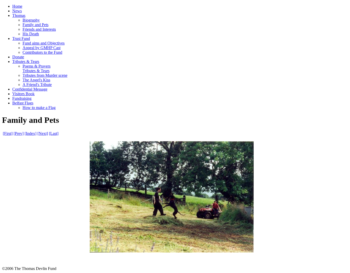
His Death (31, 34)
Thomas (18, 15)
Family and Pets (35, 25)
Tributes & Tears (25, 61)
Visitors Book (23, 94)
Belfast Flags (22, 103)
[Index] (30, 133)
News (17, 11)
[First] (8, 133)
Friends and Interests (39, 29)
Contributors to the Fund (42, 52)
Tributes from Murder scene (45, 75)
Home (17, 6)
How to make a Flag (39, 107)
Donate (18, 57)
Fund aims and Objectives (44, 43)
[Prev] (19, 133)
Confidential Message (29, 89)
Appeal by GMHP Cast (41, 48)
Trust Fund (21, 38)
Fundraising (22, 98)
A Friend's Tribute (37, 84)
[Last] (53, 133)
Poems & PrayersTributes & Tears (36, 68)
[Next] (42, 133)
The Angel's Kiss (36, 80)
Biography (31, 20)
